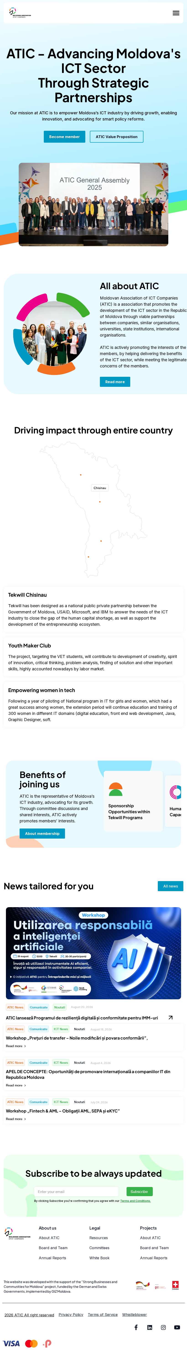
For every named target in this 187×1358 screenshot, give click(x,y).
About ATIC (49, 1237)
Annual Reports (52, 1258)
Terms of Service (103, 1314)
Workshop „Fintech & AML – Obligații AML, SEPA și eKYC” (63, 1110)
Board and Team (53, 1248)
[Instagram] (163, 1327)
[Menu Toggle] (176, 13)
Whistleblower (134, 1314)
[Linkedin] (149, 1327)
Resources (98, 1237)
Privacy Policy (71, 1314)
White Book (99, 1258)
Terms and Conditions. (135, 1201)
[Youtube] (176, 1327)
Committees (99, 1248)
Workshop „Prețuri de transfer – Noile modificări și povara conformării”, (77, 1037)
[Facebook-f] (135, 1327)
